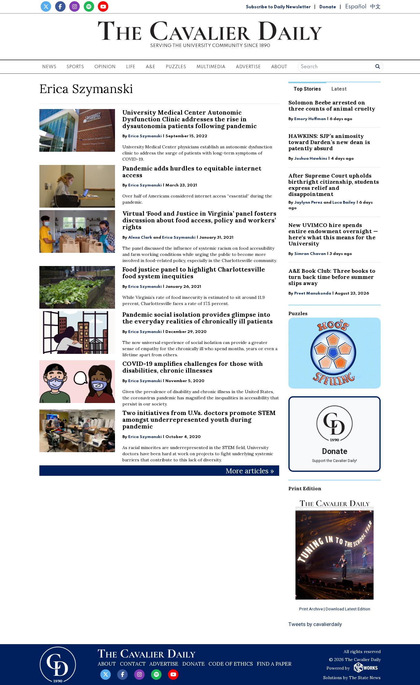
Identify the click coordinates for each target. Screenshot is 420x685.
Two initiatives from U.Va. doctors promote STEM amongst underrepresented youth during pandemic (199, 419)
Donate (327, 7)
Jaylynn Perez (308, 203)
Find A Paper (274, 663)
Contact (133, 663)
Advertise (248, 67)
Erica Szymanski (145, 136)
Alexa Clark (140, 238)
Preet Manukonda (312, 294)
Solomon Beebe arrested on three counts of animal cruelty (331, 105)
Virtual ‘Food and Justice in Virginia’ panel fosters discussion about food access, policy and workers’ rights (199, 220)
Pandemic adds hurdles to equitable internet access (191, 171)
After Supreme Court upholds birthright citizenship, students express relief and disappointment (333, 185)
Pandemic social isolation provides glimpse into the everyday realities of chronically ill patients (197, 318)
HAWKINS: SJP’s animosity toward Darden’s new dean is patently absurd (329, 142)
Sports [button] (75, 67)
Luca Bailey (343, 203)
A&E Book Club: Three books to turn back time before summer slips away (331, 277)
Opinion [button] (105, 67)
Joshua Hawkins (310, 159)
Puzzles (176, 67)
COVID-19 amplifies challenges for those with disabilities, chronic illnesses (192, 367)
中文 (375, 7)
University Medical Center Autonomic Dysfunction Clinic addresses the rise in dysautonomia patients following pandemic (189, 119)
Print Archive (311, 608)
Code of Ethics (230, 663)
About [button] (279, 67)
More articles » (250, 470)
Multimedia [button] (210, 67)
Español (356, 7)
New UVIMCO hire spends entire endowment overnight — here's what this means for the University (333, 234)
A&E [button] (150, 67)
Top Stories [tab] (307, 89)
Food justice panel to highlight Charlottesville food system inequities (193, 272)
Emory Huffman (310, 119)
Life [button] (130, 67)
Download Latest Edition (348, 608)
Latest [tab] (339, 89)
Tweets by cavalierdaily (315, 624)
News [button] (49, 67)
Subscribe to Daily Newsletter (278, 7)
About (107, 663)
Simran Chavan (310, 254)
